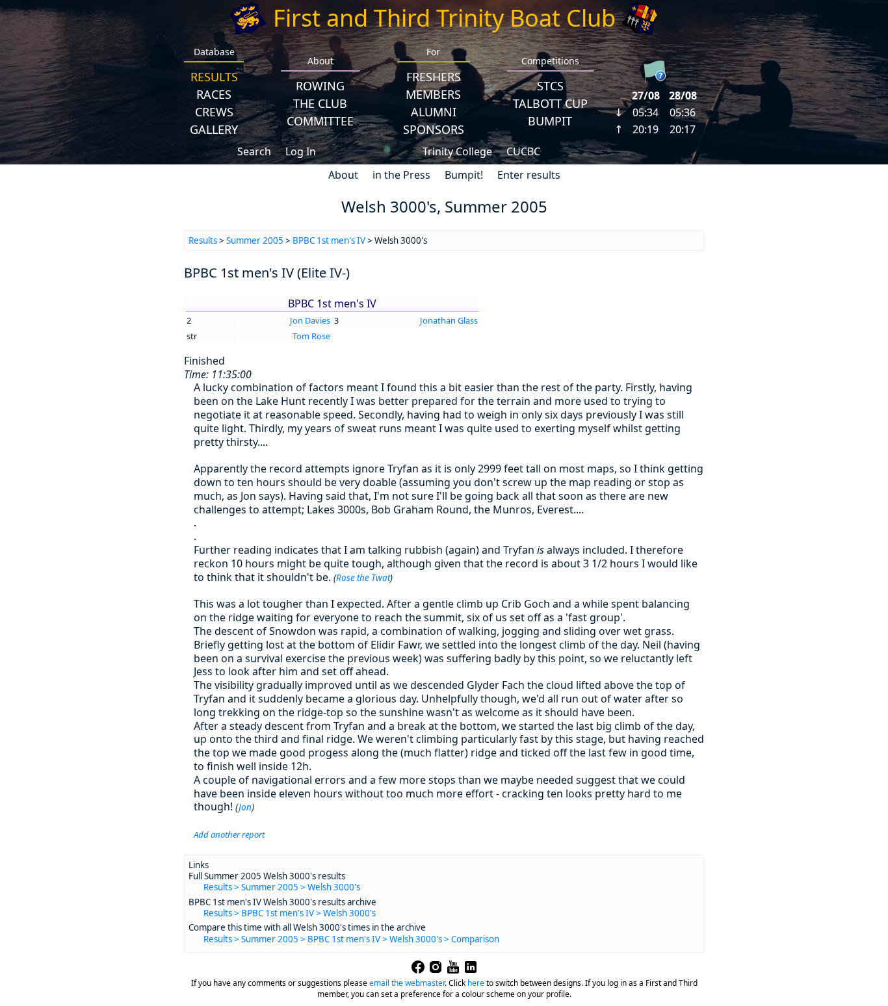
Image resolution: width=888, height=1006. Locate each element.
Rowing (320, 86)
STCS (550, 86)
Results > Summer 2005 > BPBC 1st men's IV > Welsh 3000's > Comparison (351, 939)
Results (214, 76)
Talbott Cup (550, 103)
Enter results (528, 175)
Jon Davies (310, 320)
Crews (214, 112)
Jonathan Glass (449, 320)
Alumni (433, 112)
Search (254, 151)
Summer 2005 (254, 240)
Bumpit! (464, 175)
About (343, 175)
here (475, 982)
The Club (320, 103)
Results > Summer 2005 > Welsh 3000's (281, 887)
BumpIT (550, 121)
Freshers (433, 76)
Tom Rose (311, 336)
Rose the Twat (363, 578)
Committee (320, 121)
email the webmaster (407, 982)
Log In (300, 151)
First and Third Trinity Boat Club (444, 18)
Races (213, 94)
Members (433, 94)
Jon (245, 807)
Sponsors (433, 129)
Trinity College (457, 151)
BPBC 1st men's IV (329, 240)
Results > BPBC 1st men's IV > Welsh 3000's (289, 913)
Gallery (214, 129)
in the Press (401, 175)
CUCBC (523, 151)
